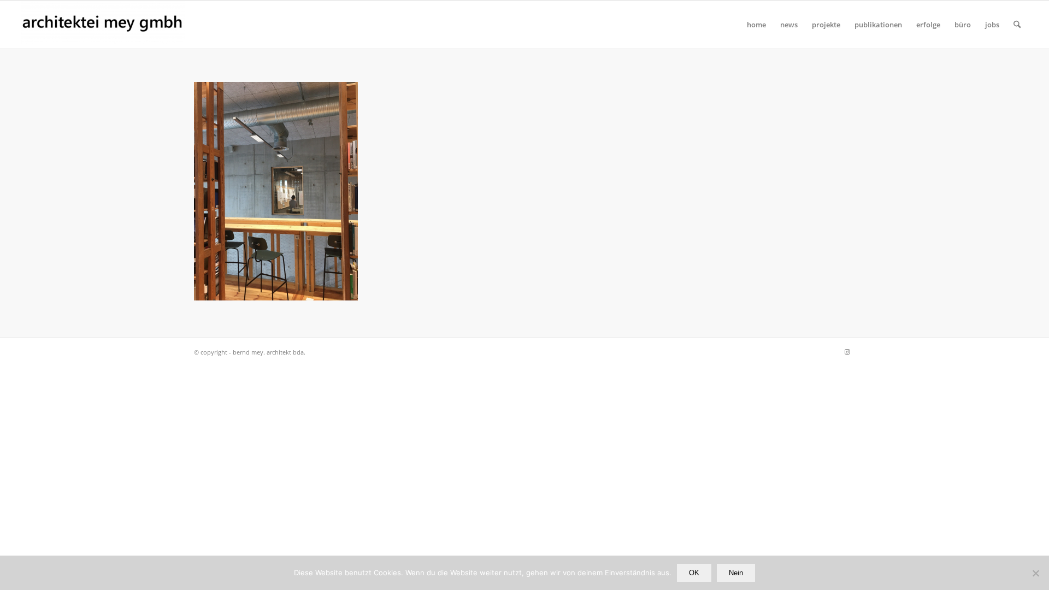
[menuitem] (756, 25)
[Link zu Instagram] (847, 352)
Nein (736, 573)
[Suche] (1017, 25)
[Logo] (103, 25)
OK (694, 573)
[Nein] (1035, 573)
